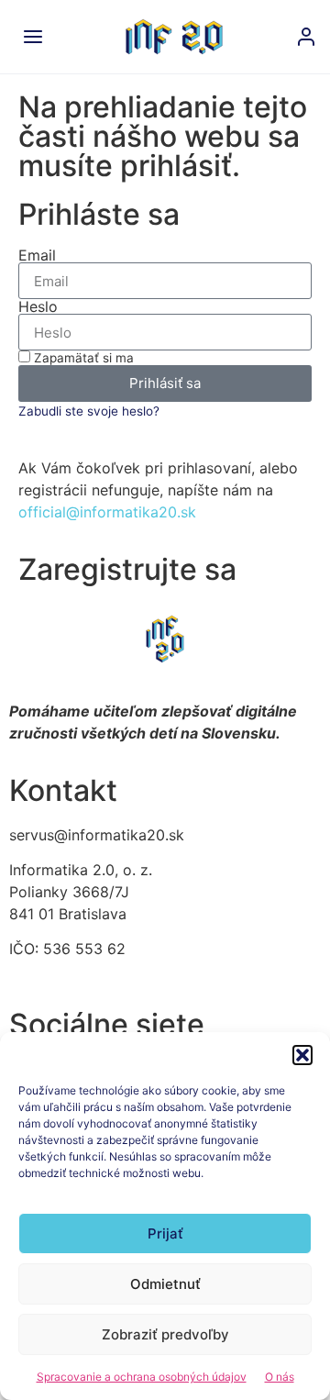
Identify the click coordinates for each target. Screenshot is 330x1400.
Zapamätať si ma (82, 357)
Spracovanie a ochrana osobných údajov (142, 1376)
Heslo (38, 306)
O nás (279, 1376)
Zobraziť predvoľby (165, 1334)
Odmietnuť (165, 1284)
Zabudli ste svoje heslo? (89, 411)
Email (37, 255)
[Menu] (33, 37)
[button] (302, 1055)
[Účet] (306, 37)
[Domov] (175, 36)
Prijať (165, 1233)
